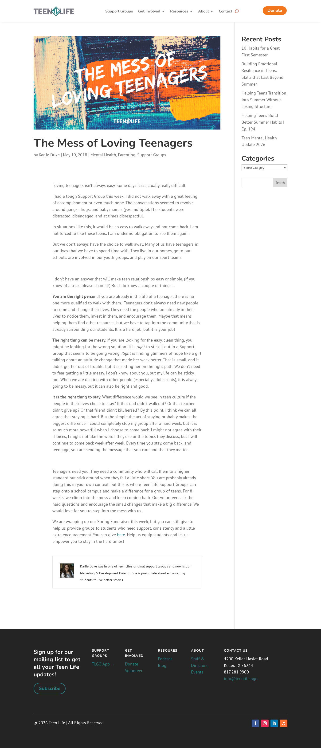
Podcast (165, 658)
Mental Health (103, 154)
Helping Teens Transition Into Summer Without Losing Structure (264, 99)
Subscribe (49, 688)
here (121, 534)
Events (197, 672)
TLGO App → (103, 664)
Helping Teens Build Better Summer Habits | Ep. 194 (263, 122)
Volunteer (133, 670)
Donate (274, 10)
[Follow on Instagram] (265, 723)
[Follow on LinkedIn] (274, 723)
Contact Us (236, 650)
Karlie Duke (49, 154)
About (203, 12)
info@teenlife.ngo (241, 678)
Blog (162, 665)
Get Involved (149, 12)
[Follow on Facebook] (255, 723)
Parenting (126, 154)
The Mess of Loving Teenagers (113, 143)
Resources (179, 12)
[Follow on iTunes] (283, 723)
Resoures (167, 650)
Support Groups (119, 12)
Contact (225, 12)
